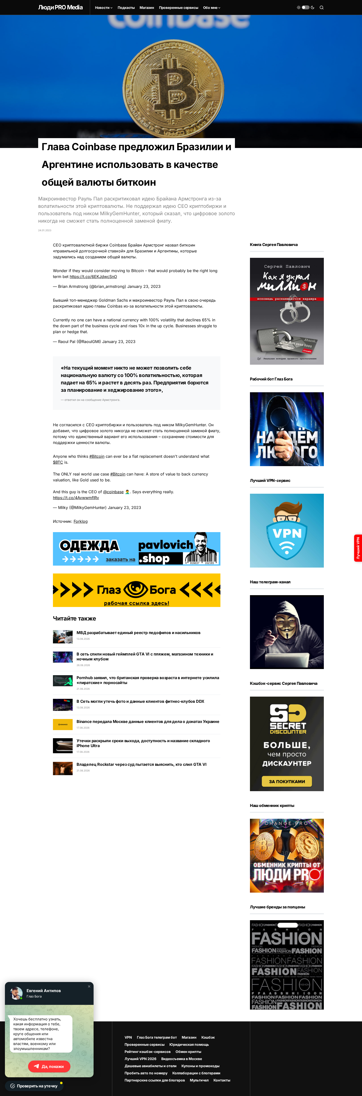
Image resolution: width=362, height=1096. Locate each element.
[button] (89, 986)
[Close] (355, 7)
